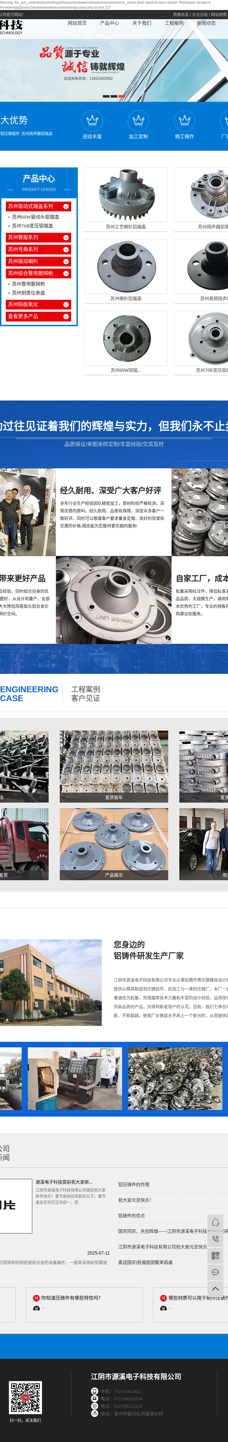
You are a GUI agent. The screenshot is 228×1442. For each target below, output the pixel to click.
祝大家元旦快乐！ (136, 1200)
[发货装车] (114, 766)
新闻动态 (206, 23)
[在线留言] (215, 1272)
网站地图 (219, 14)
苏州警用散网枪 (28, 284)
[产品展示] (114, 844)
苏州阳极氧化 (23, 304)
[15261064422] (215, 1239)
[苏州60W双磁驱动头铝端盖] (125, 338)
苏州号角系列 (23, 249)
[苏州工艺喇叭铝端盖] (125, 194)
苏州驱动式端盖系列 (30, 206)
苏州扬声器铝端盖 (37, 133)
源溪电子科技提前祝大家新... (64, 1182)
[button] (106, 96)
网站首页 (77, 23)
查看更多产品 (23, 316)
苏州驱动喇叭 (23, 261)
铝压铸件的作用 (133, 1184)
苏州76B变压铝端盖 (32, 226)
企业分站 (200, 14)
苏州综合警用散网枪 (30, 273)
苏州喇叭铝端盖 (126, 298)
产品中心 (109, 23)
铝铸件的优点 (131, 1215)
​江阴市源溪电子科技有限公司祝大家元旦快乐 (162, 1247)
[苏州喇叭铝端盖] (125, 266)
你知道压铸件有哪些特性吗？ (57, 1298)
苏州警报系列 (23, 237)
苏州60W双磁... (126, 370)
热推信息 (181, 14)
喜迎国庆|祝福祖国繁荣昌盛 (145, 1262)
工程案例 (174, 23)
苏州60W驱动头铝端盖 (35, 217)
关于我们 (141, 23)
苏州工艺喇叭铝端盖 (126, 226)
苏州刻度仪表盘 (28, 293)
